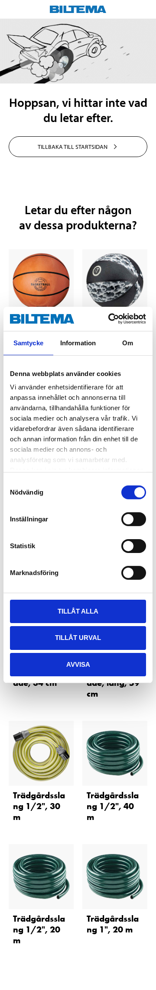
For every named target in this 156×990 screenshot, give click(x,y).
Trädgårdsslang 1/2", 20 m (39, 929)
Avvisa (78, 664)
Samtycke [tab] (28, 342)
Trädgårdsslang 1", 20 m (113, 924)
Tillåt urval (78, 637)
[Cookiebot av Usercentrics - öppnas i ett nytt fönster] (110, 319)
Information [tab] (78, 342)
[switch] (133, 519)
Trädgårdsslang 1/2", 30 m (39, 806)
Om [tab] (127, 342)
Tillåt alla (78, 610)
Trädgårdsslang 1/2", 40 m (113, 806)
